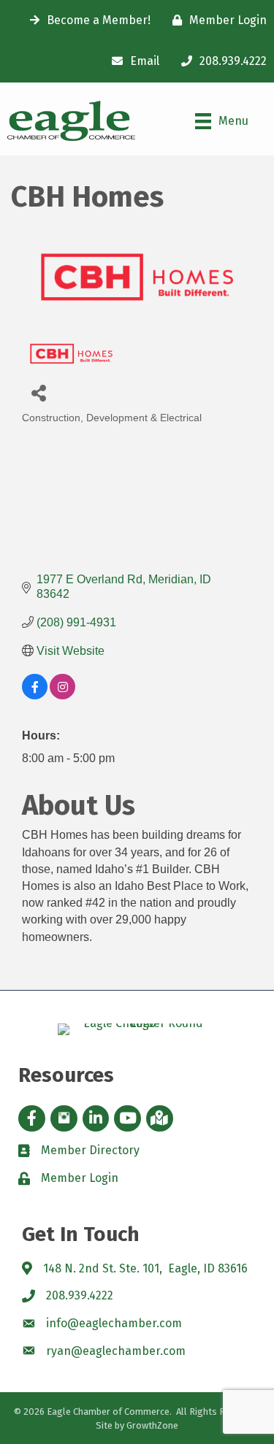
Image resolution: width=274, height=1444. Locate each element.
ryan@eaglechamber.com (116, 1351)
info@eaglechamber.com (114, 1323)
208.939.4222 (79, 1295)
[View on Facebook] (34, 695)
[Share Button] (38, 392)
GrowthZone (152, 1425)
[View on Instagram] (62, 695)
